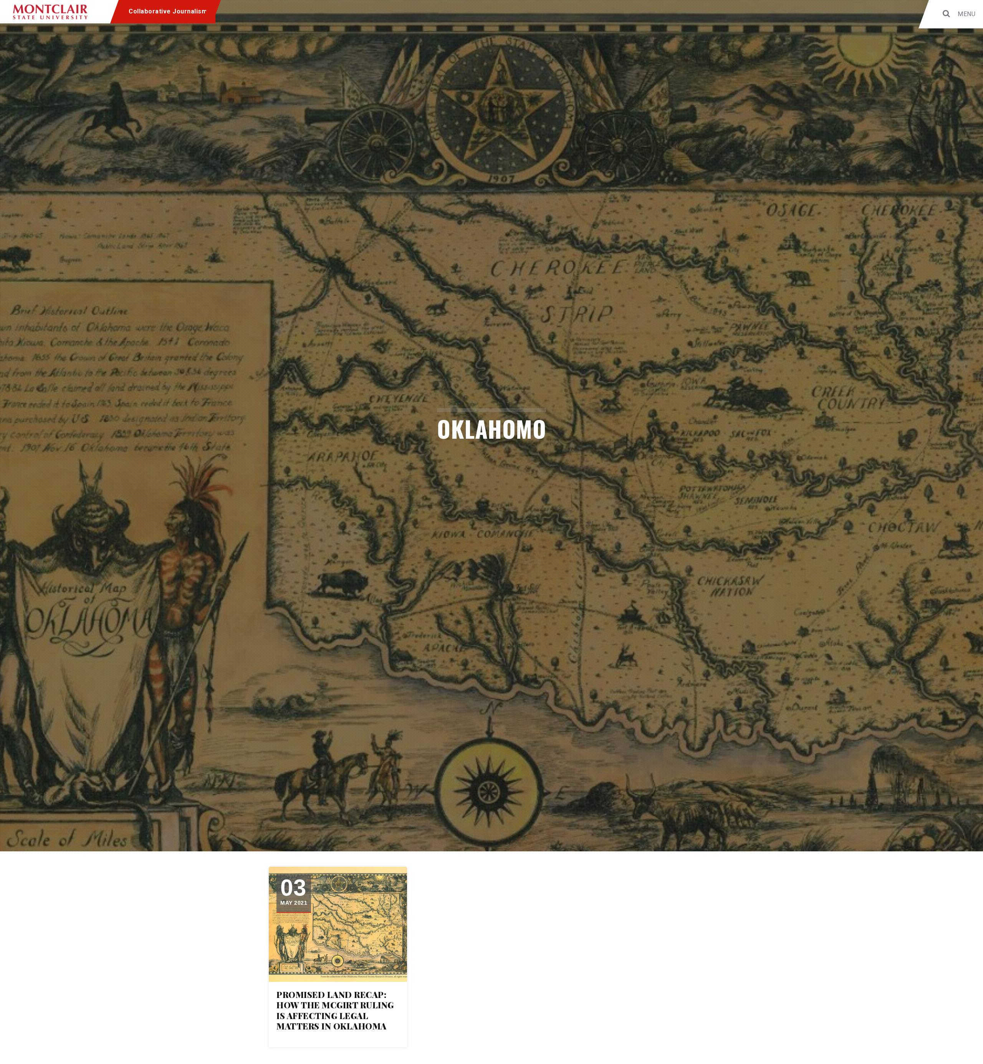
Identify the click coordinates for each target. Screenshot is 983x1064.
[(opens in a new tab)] (338, 924)
